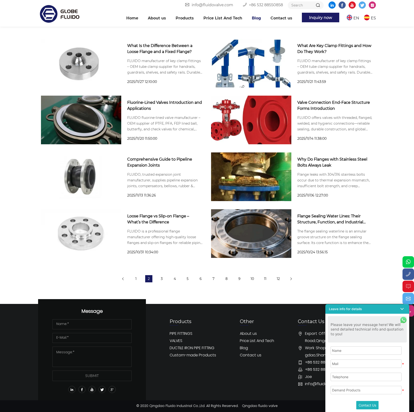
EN (356, 17)
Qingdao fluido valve (260, 406)
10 (252, 278)
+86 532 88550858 (266, 4)
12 (278, 278)
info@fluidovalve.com (212, 4)
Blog (256, 17)
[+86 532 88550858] (408, 274)
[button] (367, 309)
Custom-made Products (193, 355)
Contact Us (367, 405)
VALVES (176, 341)
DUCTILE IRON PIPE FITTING (192, 348)
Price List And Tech (222, 17)
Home (132, 17)
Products (185, 17)
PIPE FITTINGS (181, 334)
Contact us (281, 17)
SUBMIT (92, 375)
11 (265, 278)
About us (157, 17)
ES (373, 17)
